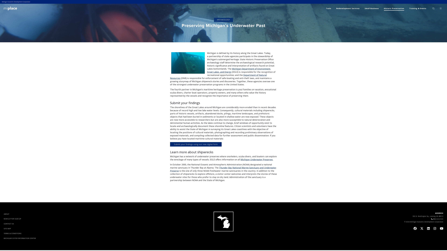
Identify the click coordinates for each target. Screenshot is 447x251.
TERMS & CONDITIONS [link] (13, 233)
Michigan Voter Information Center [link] (20, 238)
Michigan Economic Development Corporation (16, 2)
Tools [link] (328, 8)
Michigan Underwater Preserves (257, 159)
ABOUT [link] (6, 214)
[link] (10, 8)
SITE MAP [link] (7, 229)
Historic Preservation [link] (394, 8)
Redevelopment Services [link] (348, 8)
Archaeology (223, 20)
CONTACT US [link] (9, 224)
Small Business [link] (372, 8)
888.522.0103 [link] (438, 219)
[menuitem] (433, 8)
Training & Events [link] (417, 8)
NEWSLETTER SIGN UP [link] (12, 219)
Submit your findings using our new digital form (196, 144)
